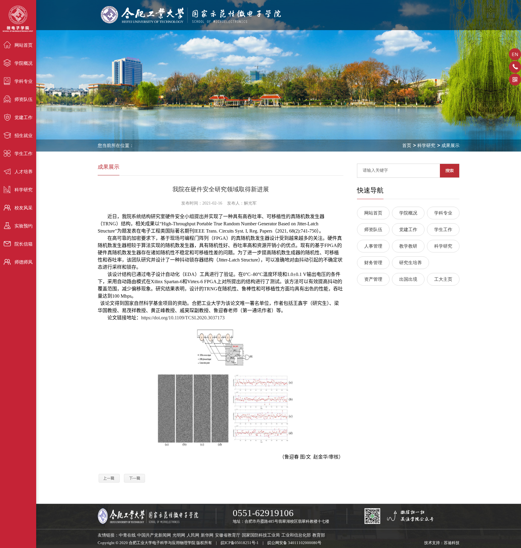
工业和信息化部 (296, 535)
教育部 (318, 535)
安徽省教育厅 (227, 535)
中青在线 (127, 535)
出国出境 (408, 279)
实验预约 (23, 226)
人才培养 (23, 171)
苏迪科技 (451, 542)
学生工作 (23, 153)
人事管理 (373, 246)
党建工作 (23, 117)
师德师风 (23, 262)
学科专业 (23, 81)
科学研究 (23, 189)
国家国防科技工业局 (261, 535)
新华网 (207, 535)
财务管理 (373, 262)
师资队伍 (23, 99)
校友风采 (23, 207)
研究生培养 (410, 262)
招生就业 (23, 135)
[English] (515, 56)
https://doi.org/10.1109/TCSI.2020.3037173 (183, 317)
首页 (406, 145)
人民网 (193, 535)
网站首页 (23, 45)
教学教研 (408, 246)
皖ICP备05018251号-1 (240, 542)
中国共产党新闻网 (154, 535)
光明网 (178, 535)
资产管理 (373, 279)
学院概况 (23, 63)
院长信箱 (23, 244)
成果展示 (450, 145)
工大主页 (443, 279)
